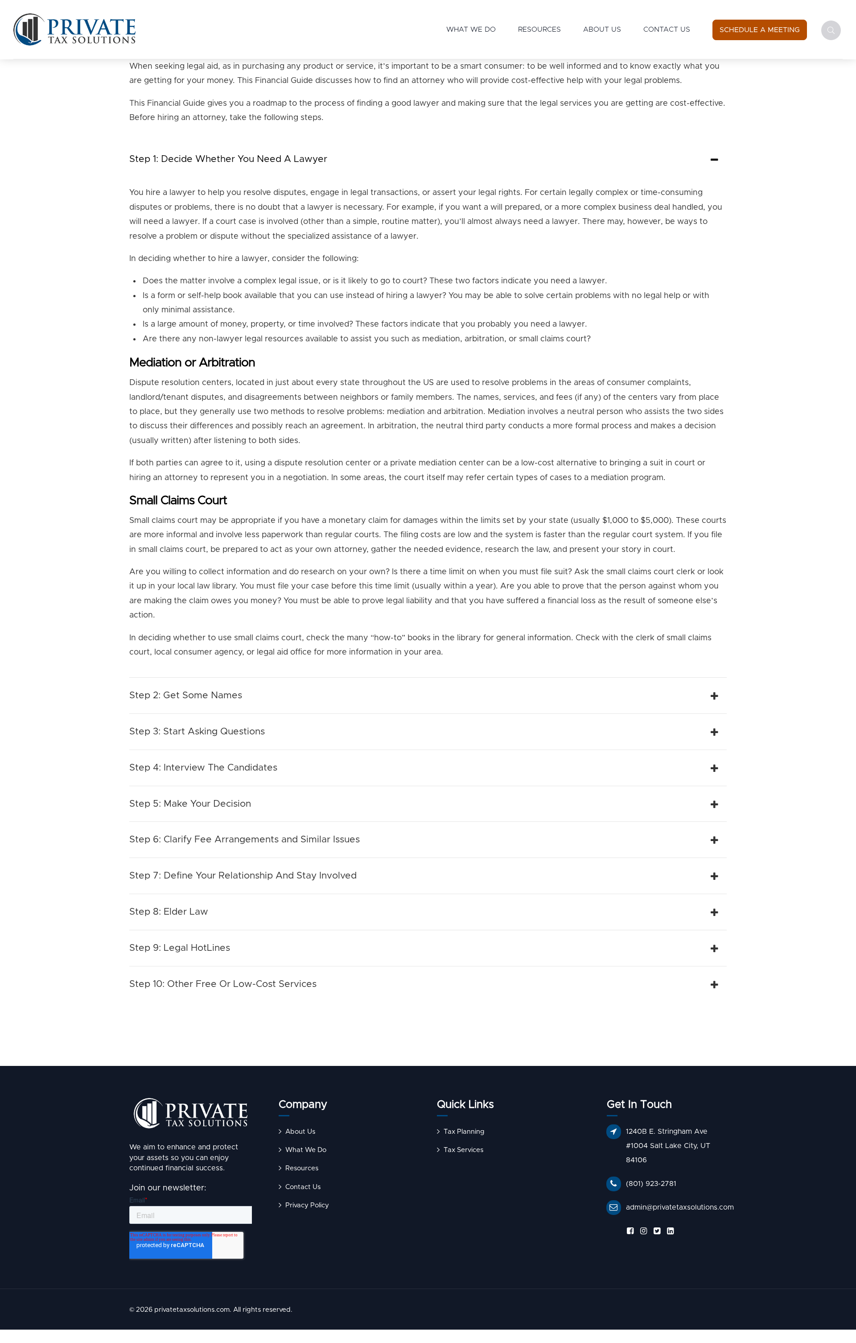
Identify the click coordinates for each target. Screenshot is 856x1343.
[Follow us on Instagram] (642, 1231)
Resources (539, 29)
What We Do (471, 29)
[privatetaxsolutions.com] (190, 1115)
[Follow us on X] (655, 1231)
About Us (602, 29)
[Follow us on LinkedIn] (668, 1231)
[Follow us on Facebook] (628, 1231)
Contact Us (666, 29)
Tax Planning (464, 1131)
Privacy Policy (307, 1205)
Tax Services (463, 1150)
